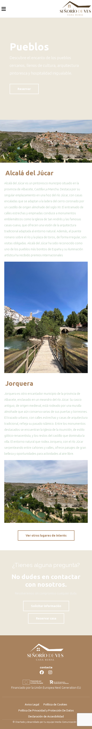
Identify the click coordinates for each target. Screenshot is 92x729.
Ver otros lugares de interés (46, 535)
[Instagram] (50, 672)
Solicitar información (46, 606)
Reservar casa (46, 618)
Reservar (24, 89)
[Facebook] (42, 672)
